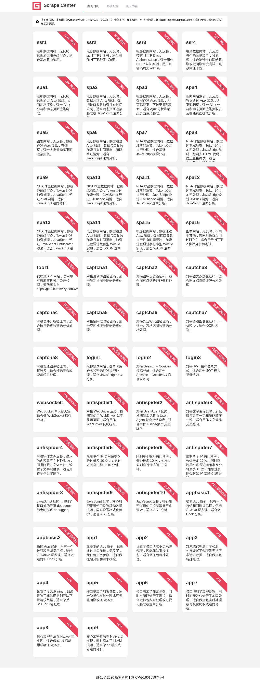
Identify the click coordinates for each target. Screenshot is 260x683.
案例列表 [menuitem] (93, 6)
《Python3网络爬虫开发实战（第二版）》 (89, 19)
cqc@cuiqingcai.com (179, 19)
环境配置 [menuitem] (112, 6)
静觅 (99, 677)
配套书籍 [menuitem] (132, 6)
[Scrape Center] (36, 8)
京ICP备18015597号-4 (147, 677)
